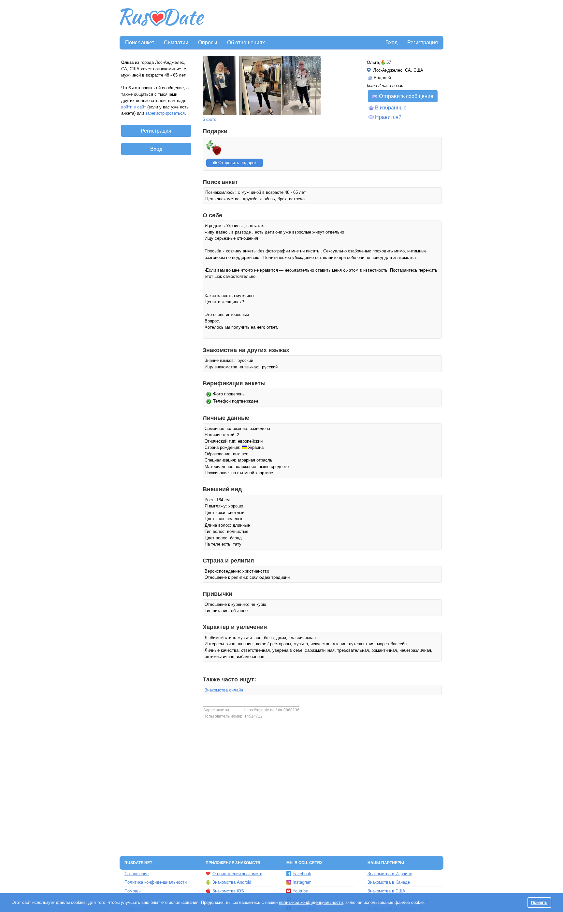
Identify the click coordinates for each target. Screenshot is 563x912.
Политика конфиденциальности (155, 882)
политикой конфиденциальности (311, 902)
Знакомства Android (231, 882)
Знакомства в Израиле (390, 873)
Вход (391, 42)
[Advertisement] (324, 18)
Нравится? (388, 117)
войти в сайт (133, 107)
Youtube (300, 891)
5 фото (209, 119)
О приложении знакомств (237, 873)
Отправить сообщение (406, 96)
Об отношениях (246, 42)
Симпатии (176, 42)
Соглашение (136, 873)
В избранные (391, 107)
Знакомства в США (386, 891)
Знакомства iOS (228, 891)
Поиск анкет (139, 42)
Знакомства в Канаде (389, 882)
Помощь (132, 891)
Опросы (207, 42)
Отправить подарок (236, 162)
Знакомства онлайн (224, 690)
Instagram (302, 882)
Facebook (302, 873)
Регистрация (422, 42)
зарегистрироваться (165, 113)
